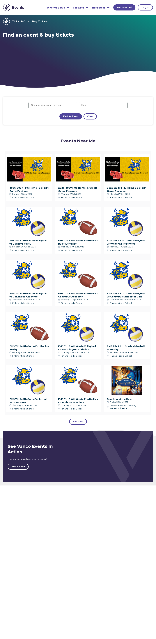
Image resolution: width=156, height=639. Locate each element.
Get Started (124, 7)
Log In (145, 7)
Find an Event (70, 116)
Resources (98, 7)
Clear (90, 116)
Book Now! (18, 466)
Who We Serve (56, 7)
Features (78, 7)
